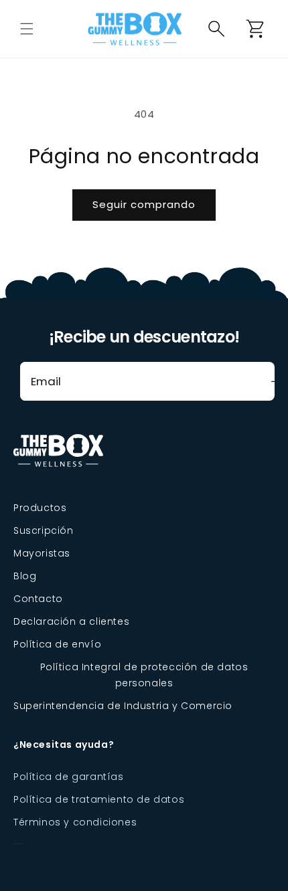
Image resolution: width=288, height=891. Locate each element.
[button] (27, 28)
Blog (24, 576)
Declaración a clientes (71, 621)
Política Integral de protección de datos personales (144, 675)
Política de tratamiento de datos (98, 799)
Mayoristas (41, 553)
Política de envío (57, 644)
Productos (39, 507)
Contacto (38, 598)
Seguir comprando (144, 204)
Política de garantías (68, 776)
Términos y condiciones (75, 822)
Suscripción (43, 530)
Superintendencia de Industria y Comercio (122, 705)
